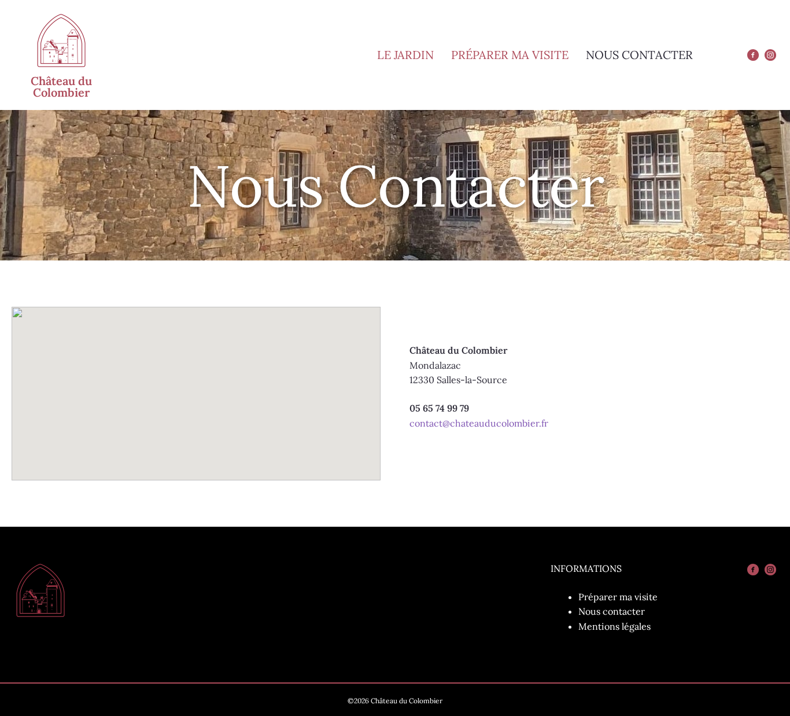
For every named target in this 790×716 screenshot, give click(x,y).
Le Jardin (405, 54)
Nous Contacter (639, 54)
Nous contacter (611, 611)
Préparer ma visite (509, 54)
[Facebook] (753, 55)
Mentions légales (614, 626)
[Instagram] (770, 55)
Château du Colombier (61, 87)
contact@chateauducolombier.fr (478, 423)
